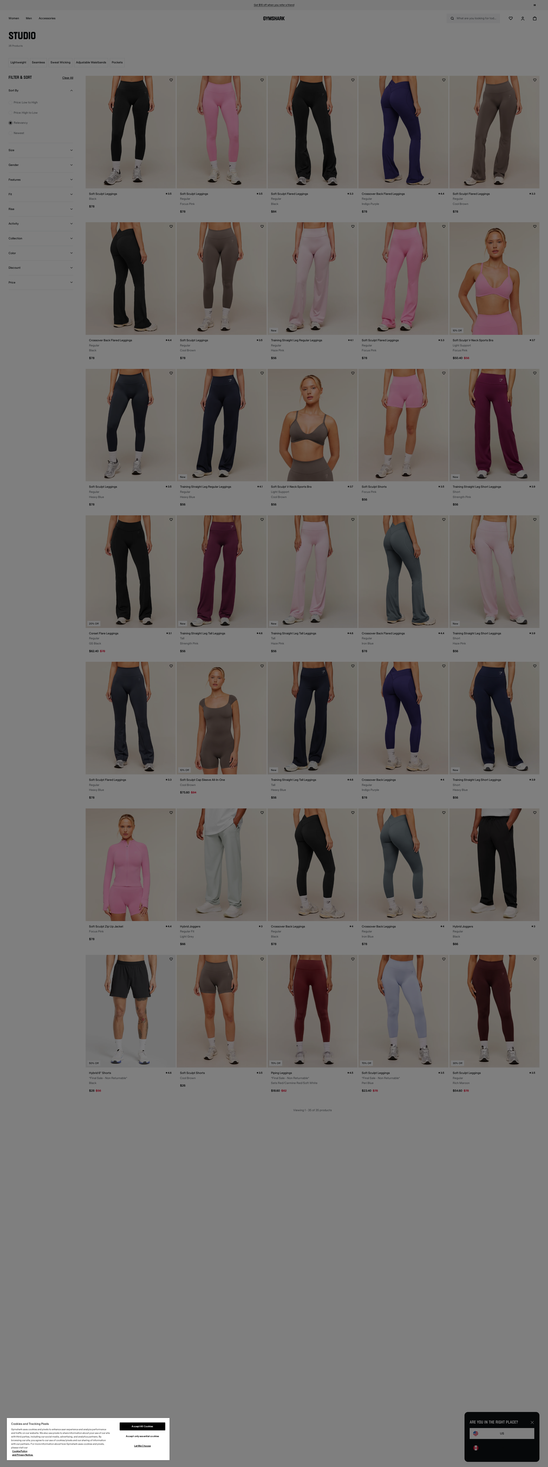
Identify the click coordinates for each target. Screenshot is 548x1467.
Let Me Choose (142, 1446)
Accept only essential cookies (142, 1436)
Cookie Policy (19, 1451)
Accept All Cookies (142, 1426)
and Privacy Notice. (22, 1455)
